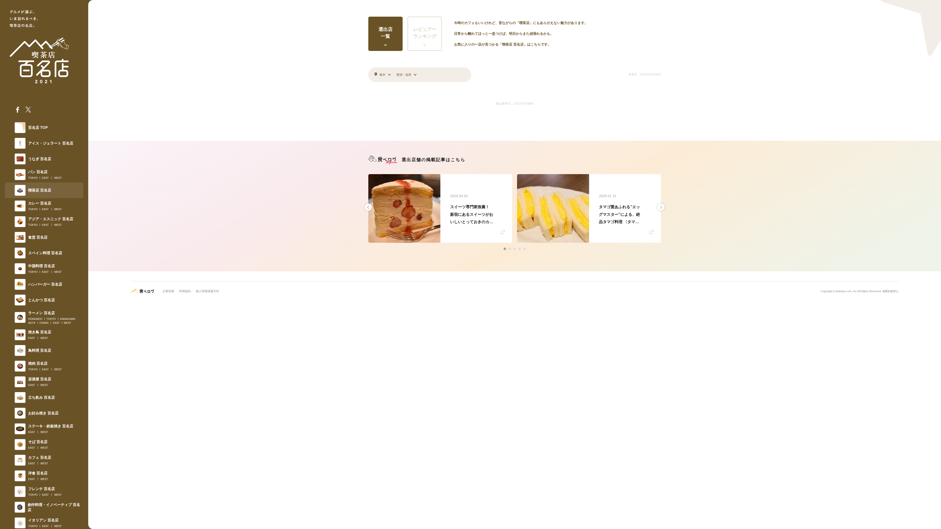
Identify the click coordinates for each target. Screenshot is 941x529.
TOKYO (33, 177)
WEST (58, 177)
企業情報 (168, 291)
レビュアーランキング (424, 33)
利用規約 (185, 291)
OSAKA (44, 322)
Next (661, 207)
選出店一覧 (386, 33)
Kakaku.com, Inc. (847, 291)
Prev (368, 207)
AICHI (31, 322)
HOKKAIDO (35, 318)
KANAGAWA (67, 318)
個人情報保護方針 (207, 291)
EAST (45, 177)
